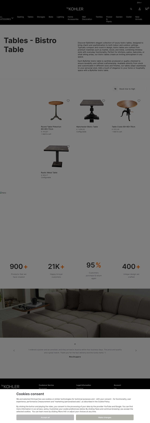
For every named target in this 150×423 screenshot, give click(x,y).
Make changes (104, 417)
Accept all (45, 417)
